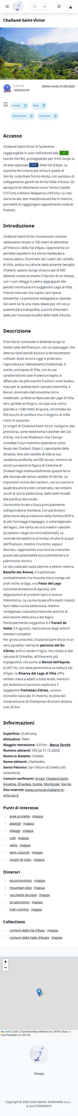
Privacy (39, 1073)
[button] (39, 992)
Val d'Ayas (44, 116)
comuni (16, 105)
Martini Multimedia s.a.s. (54, 1102)
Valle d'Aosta (19, 116)
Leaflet (7, 1031)
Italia (36, 105)
